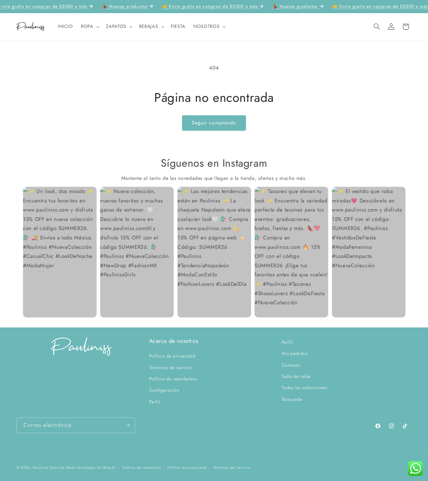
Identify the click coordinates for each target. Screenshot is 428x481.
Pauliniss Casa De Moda (54, 467)
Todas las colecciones (304, 387)
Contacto (291, 364)
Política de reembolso (141, 467)
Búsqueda (292, 399)
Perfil (154, 401)
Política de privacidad (172, 356)
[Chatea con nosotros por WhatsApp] (415, 468)
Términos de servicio (171, 367)
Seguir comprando (214, 122)
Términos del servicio (231, 467)
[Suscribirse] (127, 425)
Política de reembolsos (173, 378)
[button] (89, 27)
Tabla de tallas (296, 376)
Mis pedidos (295, 353)
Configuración (164, 390)
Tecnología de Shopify (96, 467)
